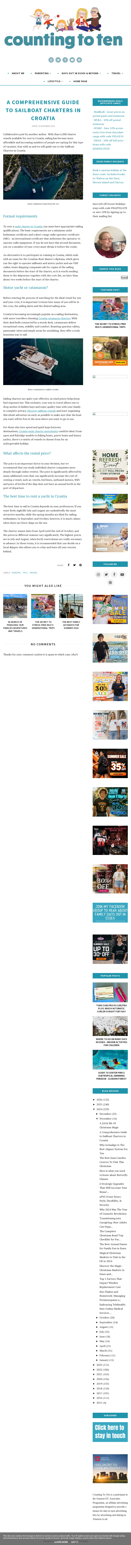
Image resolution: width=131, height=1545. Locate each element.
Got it (74, 1542)
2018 (99, 1388)
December (105, 1114)
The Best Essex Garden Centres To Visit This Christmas (113, 1162)
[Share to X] (74, 565)
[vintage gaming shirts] (110, 854)
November (106, 1118)
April (102, 1346)
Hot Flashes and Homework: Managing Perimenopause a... (112, 1296)
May (102, 1341)
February (105, 1355)
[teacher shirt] (110, 700)
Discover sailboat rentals (41, 411)
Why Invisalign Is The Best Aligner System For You (114, 1149)
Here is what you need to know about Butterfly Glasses (113, 1175)
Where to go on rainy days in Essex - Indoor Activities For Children (111, 1042)
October (104, 1317)
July (102, 1331)
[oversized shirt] (110, 892)
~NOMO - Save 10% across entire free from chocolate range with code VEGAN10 (108, 132)
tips (25, 572)
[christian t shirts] (110, 661)
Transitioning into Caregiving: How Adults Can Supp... (113, 1222)
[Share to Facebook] (68, 565)
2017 (99, 1393)
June (102, 1336)
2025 (99, 1104)
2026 (99, 1099)
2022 (99, 1369)
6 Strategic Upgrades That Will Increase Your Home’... (113, 1188)
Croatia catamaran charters (54, 318)
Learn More (61, 1542)
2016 (99, 1398)
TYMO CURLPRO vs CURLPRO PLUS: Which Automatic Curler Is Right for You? (111, 1008)
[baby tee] (110, 963)
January (104, 1360)
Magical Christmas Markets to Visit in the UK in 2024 (112, 1257)
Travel (33, 572)
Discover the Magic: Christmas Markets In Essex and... (112, 1270)
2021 (99, 1374)
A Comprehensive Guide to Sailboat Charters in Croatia (113, 1136)
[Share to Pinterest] (80, 565)
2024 (99, 1109)
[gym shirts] (110, 777)
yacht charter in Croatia (28, 226)
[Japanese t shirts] (110, 623)
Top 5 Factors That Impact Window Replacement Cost (111, 1283)
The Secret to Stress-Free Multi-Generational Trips (110, 325)
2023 (99, 1365)
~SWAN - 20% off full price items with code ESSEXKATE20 (108, 144)
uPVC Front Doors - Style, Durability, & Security (111, 1201)
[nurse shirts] (110, 738)
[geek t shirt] (110, 815)
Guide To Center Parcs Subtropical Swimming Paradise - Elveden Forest (111, 1075)
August (104, 1327)
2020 (99, 1379)
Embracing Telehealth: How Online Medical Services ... (113, 1308)
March (103, 1350)
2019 (99, 1383)
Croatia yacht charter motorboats (38, 431)
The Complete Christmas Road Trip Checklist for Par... (111, 1235)
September (106, 1322)
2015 (99, 1402)
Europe (16, 572)
